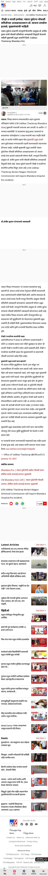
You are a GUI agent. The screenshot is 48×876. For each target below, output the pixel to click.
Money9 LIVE (39, 862)
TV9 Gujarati (19, 858)
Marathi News (6, 15)
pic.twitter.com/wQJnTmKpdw (20, 448)
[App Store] (30, 834)
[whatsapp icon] (22, 503)
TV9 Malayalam (9, 862)
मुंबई (25, 10)
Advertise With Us (33, 837)
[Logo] (3, 5)
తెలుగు (19, 2)
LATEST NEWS (10, 10)
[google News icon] (17, 503)
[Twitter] (26, 824)
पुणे (30, 10)
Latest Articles (10, 544)
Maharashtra (19, 15)
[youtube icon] (11, 503)
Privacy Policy (32, 841)
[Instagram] (31, 824)
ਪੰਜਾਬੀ (36, 2)
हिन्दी (2, 2)
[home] (2, 10)
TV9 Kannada (36, 854)
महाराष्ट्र (20, 10)
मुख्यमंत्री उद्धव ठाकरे (35, 139)
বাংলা (24, 2)
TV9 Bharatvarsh (12, 854)
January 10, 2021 (9, 458)
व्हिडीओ (5, 610)
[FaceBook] (22, 824)
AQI (35, 5)
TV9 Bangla (7, 858)
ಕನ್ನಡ (13, 2)
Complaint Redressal (17, 841)
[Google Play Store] (16, 832)
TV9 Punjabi (29, 858)
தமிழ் (41, 2)
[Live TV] (39, 5)
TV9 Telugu (25, 854)
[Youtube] (36, 824)
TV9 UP (19, 862)
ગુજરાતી (29, 2)
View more (40, 545)
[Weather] (31, 5)
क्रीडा (34, 10)
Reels (45, 10)
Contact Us (10, 837)
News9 (8, 2)
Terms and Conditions (23, 845)
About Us (20, 837)
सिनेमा (39, 10)
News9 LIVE (28, 862)
